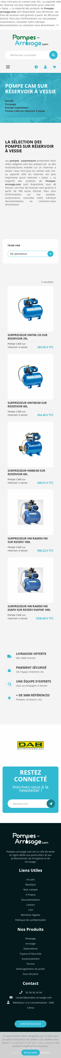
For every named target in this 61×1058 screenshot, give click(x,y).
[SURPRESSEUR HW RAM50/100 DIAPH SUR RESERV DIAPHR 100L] (30, 580)
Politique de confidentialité (30, 920)
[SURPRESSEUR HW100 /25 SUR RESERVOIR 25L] (30, 309)
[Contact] (36, 67)
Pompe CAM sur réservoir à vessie (25, 111)
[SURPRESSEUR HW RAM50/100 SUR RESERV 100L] (30, 512)
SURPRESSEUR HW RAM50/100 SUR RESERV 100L (28, 540)
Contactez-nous (30, 1023)
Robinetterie (31, 948)
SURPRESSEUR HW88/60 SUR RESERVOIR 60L (26, 472)
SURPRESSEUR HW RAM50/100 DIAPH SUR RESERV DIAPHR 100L (29, 608)
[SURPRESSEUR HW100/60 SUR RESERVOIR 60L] (30, 376)
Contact (30, 904)
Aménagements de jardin (30, 968)
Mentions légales (30, 914)
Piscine (31, 963)
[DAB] (30, 745)
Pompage (10, 104)
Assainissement (30, 958)
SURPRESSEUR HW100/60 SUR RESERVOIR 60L (27, 404)
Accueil (9, 100)
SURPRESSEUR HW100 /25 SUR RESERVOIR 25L (27, 336)
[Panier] (54, 67)
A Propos (31, 894)
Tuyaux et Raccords (30, 953)
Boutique (30, 884)
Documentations (30, 899)
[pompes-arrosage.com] (30, 40)
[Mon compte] (45, 67)
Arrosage (30, 943)
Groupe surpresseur (16, 107)
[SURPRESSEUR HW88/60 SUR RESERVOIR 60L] (30, 444)
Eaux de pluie (30, 974)
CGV (30, 909)
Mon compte (30, 889)
